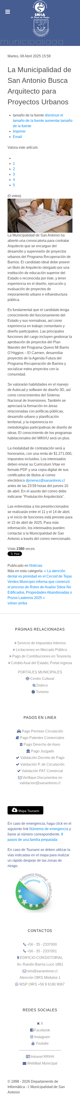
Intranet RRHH (42, 1056)
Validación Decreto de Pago (42, 758)
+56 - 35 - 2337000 (42, 944)
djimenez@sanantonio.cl (45, 480)
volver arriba (17, 603)
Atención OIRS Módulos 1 (40, 977)
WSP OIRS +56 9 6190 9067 (42, 984)
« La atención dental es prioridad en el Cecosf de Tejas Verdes (40, 576)
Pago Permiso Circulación (42, 731)
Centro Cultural (42, 679)
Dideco (42, 685)
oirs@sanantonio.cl (42, 971)
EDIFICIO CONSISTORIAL (41, 958)
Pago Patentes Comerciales (42, 738)
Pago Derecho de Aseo (42, 744)
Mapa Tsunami (28, 811)
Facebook (42, 1030)
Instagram (42, 1037)
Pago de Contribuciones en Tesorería (41, 656)
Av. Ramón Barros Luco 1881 (40, 964)
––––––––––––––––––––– (40, 1050)
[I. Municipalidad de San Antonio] (40, 9)
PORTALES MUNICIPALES (40, 672)
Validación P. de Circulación (42, 764)
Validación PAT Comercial (42, 771)
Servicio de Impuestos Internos (41, 643)
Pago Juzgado (42, 751)
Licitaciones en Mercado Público (41, 650)
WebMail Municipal (42, 1063)
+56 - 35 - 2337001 (42, 951)
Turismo (42, 692)
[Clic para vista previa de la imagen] (40, 215)
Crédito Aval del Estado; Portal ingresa (41, 663)
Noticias (35, 565)
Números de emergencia (48, 829)
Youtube (42, 1043)
